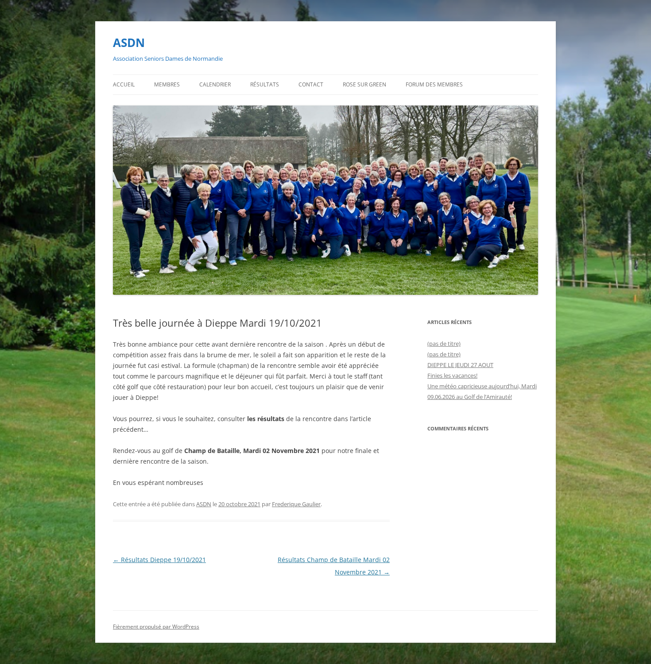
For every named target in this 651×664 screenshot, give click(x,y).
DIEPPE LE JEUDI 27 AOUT (460, 365)
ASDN (129, 43)
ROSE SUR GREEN (364, 84)
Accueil (124, 84)
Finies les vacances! (452, 375)
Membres (167, 84)
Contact (310, 84)
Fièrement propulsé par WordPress (156, 626)
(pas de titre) (444, 344)
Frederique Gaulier (296, 504)
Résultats (264, 84)
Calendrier (215, 84)
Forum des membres (434, 84)
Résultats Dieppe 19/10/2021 (159, 559)
